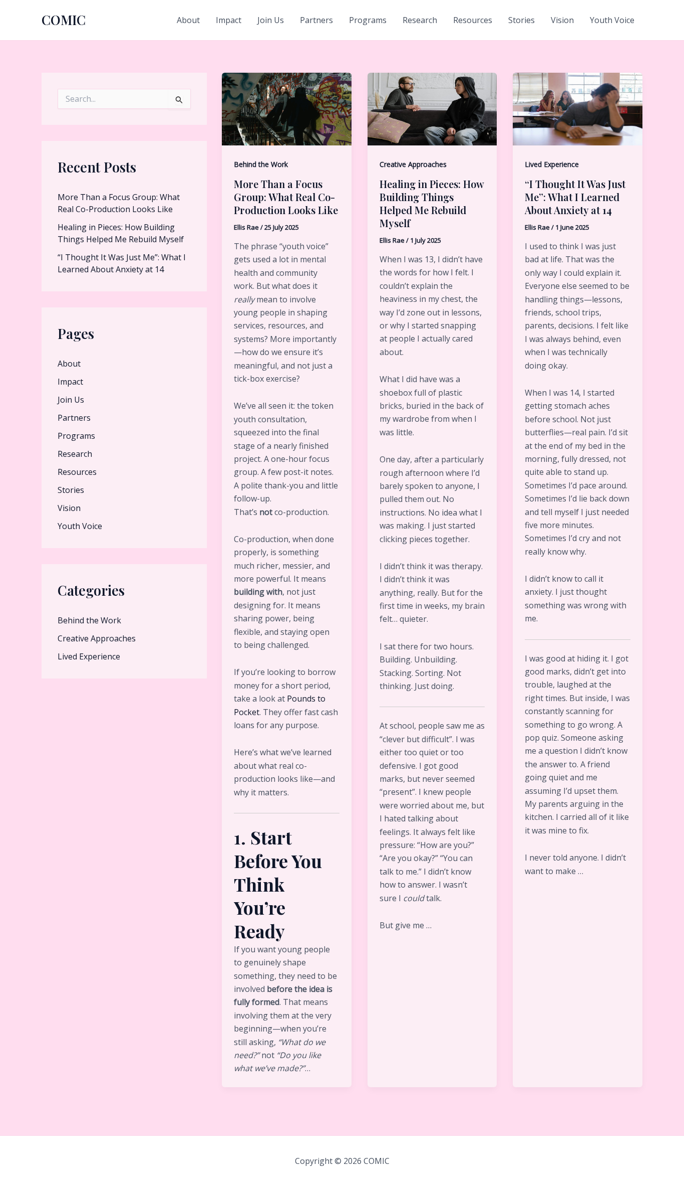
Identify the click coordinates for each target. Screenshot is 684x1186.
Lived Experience (89, 656)
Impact (228, 20)
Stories (521, 20)
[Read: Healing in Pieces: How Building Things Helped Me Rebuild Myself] (432, 108)
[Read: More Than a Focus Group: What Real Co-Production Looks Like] (287, 108)
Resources (472, 20)
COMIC (64, 20)
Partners (316, 20)
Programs (368, 20)
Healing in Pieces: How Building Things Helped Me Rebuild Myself (432, 203)
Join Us (270, 20)
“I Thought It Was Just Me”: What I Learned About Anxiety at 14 (575, 197)
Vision (562, 20)
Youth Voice (612, 20)
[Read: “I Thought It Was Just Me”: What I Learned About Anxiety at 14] (577, 108)
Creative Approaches (97, 638)
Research (420, 20)
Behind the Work (89, 620)
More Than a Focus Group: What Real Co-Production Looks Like (286, 197)
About (188, 20)
